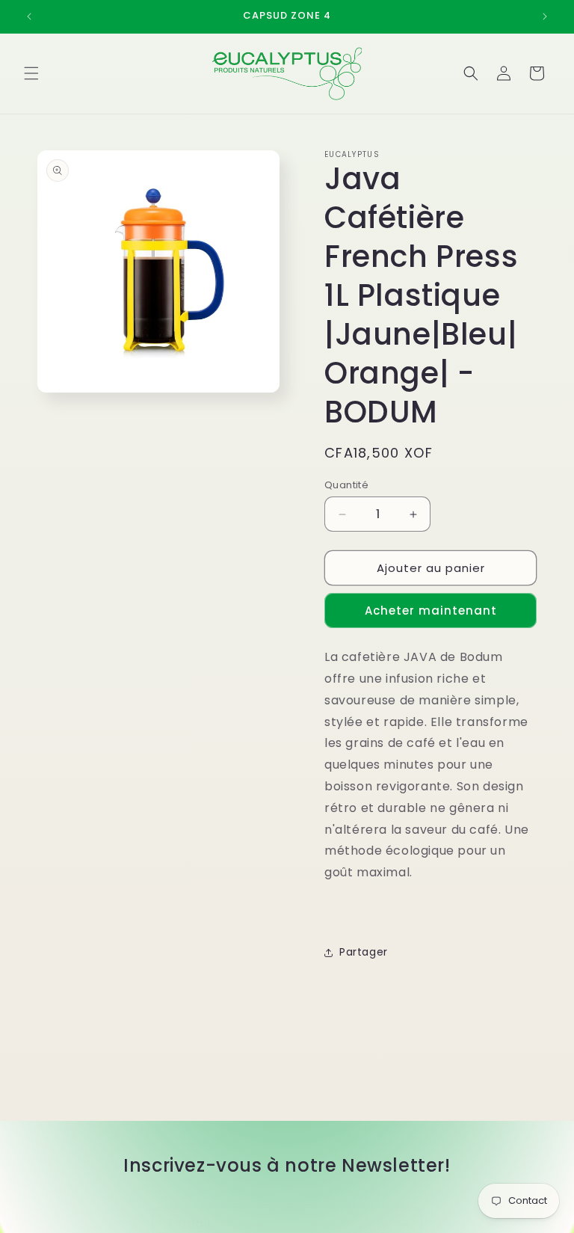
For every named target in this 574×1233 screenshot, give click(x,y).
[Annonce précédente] (29, 16)
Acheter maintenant (431, 610)
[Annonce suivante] (544, 16)
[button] (31, 73)
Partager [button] (363, 951)
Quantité (346, 485)
